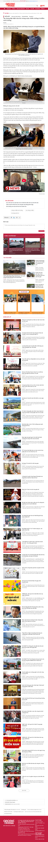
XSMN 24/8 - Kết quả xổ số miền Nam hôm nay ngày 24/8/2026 (32, 738)
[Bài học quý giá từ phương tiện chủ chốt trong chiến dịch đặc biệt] (31, 286)
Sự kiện (7, 13)
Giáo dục (9, 8)
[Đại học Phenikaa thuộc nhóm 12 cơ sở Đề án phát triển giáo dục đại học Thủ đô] (12, 377)
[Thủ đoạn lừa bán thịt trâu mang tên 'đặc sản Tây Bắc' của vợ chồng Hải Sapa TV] (12, 338)
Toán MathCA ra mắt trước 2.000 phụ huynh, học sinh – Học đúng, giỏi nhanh (32, 542)
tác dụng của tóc (15, 213)
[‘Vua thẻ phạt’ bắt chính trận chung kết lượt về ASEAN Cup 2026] (24, 303)
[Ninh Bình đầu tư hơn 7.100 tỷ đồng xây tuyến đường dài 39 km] (12, 429)
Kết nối (27, 8)
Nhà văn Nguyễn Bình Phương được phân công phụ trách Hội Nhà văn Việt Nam (32, 607)
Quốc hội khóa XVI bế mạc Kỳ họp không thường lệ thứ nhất (33, 699)
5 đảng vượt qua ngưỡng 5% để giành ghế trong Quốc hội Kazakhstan (37, 314)
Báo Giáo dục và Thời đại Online (10, 5)
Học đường (37, 8)
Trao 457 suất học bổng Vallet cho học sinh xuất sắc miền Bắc (33, 359)
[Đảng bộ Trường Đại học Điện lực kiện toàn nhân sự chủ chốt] (12, 325)
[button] (39, 235)
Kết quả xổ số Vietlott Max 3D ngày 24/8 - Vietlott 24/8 (31, 581)
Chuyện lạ (31, 16)
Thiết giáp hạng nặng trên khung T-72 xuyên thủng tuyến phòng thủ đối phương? (14, 276)
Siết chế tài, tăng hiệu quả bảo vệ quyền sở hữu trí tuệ (33, 568)
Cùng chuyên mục (10, 236)
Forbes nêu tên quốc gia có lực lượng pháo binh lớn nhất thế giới (40, 274)
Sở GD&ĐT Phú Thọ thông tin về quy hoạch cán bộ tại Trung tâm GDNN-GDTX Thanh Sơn (33, 660)
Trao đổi (32, 8)
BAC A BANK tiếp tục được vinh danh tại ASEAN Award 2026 (33, 790)
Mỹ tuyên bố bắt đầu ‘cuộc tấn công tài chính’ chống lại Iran (32, 712)
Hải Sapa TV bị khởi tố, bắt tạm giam (30, 463)
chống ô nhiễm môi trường (17, 210)
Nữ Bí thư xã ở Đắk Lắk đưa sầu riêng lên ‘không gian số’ (33, 764)
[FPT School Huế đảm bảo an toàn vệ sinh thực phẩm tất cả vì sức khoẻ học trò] (12, 455)
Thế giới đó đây (25, 16)
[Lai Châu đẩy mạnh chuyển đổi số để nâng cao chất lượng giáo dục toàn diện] (12, 351)
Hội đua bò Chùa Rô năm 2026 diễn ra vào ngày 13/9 (33, 399)
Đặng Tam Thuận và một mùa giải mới (30, 489)
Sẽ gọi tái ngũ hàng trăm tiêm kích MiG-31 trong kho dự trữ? (40, 262)
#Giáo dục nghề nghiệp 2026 (14, 13)
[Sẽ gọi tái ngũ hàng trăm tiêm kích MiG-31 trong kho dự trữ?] (31, 262)
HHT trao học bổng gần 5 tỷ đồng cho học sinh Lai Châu (33, 803)
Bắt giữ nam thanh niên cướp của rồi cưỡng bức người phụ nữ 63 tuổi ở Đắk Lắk (33, 503)
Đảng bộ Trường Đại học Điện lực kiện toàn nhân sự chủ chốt (33, 320)
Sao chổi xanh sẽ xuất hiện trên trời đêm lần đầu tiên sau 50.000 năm (22, 202)
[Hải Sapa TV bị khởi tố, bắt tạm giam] (12, 468)
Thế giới (7, 16)
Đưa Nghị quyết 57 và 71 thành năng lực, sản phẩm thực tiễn (32, 529)
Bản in (16, 217)
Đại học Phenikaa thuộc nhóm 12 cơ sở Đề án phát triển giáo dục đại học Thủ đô (32, 372)
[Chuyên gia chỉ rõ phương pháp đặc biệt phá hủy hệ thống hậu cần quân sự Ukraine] (32, 243)
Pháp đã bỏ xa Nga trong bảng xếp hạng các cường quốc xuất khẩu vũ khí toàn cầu (32, 633)
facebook (11, 217)
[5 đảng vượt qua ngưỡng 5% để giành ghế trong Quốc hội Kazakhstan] (37, 303)
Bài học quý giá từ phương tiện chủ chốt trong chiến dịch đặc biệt (39, 286)
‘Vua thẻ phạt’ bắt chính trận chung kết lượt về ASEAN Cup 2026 (23, 314)
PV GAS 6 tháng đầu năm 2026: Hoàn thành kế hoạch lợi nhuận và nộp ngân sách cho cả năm (32, 412)
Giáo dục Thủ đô (42, 5)
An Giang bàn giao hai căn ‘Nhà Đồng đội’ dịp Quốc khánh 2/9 (32, 516)
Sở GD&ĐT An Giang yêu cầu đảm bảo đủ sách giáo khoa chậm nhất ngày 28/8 (32, 646)
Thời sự (13, 8)
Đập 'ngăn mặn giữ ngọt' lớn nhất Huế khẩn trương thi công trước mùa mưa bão (32, 438)
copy (19, 217)
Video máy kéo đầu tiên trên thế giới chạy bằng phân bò (19, 204)
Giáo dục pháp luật (21, 8)
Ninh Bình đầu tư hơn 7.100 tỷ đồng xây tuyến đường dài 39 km (32, 425)
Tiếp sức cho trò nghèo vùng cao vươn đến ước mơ (33, 777)
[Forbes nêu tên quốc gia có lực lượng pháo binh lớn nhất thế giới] (31, 274)
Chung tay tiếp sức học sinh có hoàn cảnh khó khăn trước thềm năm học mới (33, 386)
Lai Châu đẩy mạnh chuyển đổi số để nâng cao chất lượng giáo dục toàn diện (32, 346)
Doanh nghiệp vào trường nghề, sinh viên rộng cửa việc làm (33, 673)
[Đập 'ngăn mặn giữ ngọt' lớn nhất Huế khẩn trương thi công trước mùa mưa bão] (12, 442)
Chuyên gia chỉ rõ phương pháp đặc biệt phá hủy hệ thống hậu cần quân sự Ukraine (32, 250)
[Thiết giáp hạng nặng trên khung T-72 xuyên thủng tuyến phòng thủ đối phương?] (14, 267)
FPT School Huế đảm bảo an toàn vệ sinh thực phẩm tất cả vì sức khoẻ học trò (32, 451)
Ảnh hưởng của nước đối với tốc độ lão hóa (16, 206)
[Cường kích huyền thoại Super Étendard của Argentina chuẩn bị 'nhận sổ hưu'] (16, 243)
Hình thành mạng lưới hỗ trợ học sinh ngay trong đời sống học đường (33, 751)
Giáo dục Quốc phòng (15, 16)
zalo (14, 217)
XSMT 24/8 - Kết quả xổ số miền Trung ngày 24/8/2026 (32, 725)
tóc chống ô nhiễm (30, 210)
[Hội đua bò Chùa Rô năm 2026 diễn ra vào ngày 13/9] (12, 403)
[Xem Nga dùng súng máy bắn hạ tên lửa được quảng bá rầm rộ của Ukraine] (10, 303)
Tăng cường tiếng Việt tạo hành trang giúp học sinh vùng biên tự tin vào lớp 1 (33, 829)
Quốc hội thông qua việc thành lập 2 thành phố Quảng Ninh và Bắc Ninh (33, 686)
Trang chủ (4, 9)
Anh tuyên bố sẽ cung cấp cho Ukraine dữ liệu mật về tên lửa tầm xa (32, 816)
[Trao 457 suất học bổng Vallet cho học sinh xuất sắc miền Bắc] (12, 364)
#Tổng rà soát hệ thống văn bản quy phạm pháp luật (28, 13)
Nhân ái (42, 8)
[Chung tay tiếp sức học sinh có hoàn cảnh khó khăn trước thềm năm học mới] (12, 390)
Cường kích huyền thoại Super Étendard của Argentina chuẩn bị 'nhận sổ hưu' (16, 250)
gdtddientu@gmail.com (34, 1)
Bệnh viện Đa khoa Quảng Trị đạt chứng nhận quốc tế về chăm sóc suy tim (32, 620)
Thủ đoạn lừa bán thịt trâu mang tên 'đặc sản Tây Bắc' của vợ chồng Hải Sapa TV (32, 333)
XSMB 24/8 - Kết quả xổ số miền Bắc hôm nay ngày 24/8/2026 (32, 594)
